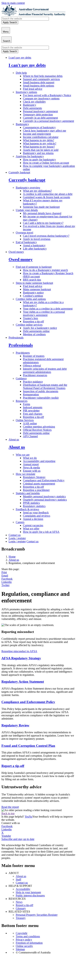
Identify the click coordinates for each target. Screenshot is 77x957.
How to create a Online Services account (46, 162)
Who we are (23, 454)
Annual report (31, 464)
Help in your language (28, 892)
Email (4, 575)
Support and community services (41, 79)
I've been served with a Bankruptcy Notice (47, 95)
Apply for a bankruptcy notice (40, 327)
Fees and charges (32, 413)
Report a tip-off (24, 905)
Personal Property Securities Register (36, 914)
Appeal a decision (33, 518)
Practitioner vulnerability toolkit (41, 397)
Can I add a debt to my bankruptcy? (43, 222)
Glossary (21, 908)
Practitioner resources (35, 375)
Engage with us (31, 470)
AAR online (30, 423)
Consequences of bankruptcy (39, 127)
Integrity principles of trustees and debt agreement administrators (45, 370)
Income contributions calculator (40, 137)
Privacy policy (24, 939)
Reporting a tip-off (33, 321)
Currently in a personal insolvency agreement (48, 120)
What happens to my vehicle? (39, 143)
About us (14, 439)
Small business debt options (38, 85)
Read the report (10, 806)
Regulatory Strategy (34, 477)
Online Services (25, 420)
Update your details (27, 210)
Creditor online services (29, 324)
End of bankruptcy (26, 242)
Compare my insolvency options (41, 98)
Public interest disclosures (30, 895)
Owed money (16, 251)
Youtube (6, 835)
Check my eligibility (34, 101)
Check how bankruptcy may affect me (44, 130)
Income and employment (37, 133)
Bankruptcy (29, 104)
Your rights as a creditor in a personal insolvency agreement (44, 313)
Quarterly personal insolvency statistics (45, 499)
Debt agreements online (36, 331)
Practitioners (23, 352)
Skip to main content (13, 2)
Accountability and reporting (39, 461)
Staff (18, 879)
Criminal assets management (39, 483)
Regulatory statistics (34, 506)
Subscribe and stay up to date (17, 839)
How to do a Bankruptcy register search (45, 270)
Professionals (16, 337)
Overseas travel (24, 232)
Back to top (8, 813)
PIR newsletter (31, 410)
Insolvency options (26, 92)
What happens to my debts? (38, 140)
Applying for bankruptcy (30, 156)
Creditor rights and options (31, 298)
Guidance (21, 378)
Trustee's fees (30, 318)
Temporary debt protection (38, 114)
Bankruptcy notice (33, 292)
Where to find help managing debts (42, 75)
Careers (20, 522)
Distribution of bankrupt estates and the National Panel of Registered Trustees (45, 386)
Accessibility (23, 889)
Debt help (21, 72)
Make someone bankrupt (37, 289)
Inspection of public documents (40, 391)
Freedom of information (29, 942)
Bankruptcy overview (28, 187)
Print (4, 572)
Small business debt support (38, 82)
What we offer (31, 528)
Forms (26, 404)
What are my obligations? (37, 190)
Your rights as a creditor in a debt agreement (48, 308)
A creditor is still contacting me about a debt (47, 194)
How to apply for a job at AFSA (41, 531)
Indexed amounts (32, 407)
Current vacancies (33, 525)
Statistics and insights (28, 493)
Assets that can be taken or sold (40, 149)
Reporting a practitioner (36, 490)
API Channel (30, 436)
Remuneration (31, 394)
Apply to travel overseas (36, 238)
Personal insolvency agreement (40, 111)
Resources (21, 400)
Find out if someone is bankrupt (34, 266)
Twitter (5, 585)
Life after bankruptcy (35, 248)
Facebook (7, 578)
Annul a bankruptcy (34, 245)
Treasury (21, 918)
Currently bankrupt (19, 172)
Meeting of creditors (34, 334)
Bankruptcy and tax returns (38, 153)
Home (12, 556)
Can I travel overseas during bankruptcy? (46, 235)
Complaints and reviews (36, 515)
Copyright (21, 933)
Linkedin (6, 581)
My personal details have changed (42, 213)
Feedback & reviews (27, 509)
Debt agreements (32, 108)
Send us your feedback (36, 512)
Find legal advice (32, 88)
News (19, 901)
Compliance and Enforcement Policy (43, 480)
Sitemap (20, 949)
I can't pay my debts (20, 57)
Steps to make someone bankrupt (34, 282)
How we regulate (25, 473)
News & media (31, 467)
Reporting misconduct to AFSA (19, 651)
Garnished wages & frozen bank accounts (46, 197)
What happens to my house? (39, 146)
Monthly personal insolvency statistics (44, 496)
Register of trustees (33, 355)
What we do (30, 457)
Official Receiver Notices (37, 429)
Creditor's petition (33, 295)
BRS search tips (32, 279)
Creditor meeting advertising (39, 426)
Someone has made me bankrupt (41, 206)
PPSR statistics (31, 502)
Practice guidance (33, 381)
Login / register (17, 538)
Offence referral (32, 365)
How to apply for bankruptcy (39, 159)
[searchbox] (25, 19)
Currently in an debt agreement (40, 117)
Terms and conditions (28, 936)
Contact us (15, 535)
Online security (24, 946)
